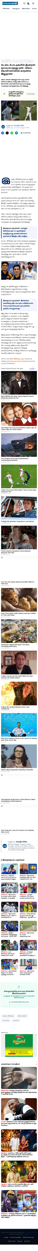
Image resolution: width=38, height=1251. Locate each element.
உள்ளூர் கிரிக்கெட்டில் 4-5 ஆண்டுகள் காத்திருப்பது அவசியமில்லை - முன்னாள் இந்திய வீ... (28, 955)
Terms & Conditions (15, 1237)
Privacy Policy (11, 1241)
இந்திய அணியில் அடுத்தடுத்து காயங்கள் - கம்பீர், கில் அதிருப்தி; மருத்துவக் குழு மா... (9, 936)
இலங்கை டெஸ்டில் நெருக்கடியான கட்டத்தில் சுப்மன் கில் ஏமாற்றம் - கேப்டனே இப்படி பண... (27, 937)
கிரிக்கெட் (6, 9)
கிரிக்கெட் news (18, 359)
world (3, 363)
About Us (20, 1241)
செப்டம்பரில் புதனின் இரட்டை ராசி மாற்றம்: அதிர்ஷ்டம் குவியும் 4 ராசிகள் (17, 1185)
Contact (6, 1237)
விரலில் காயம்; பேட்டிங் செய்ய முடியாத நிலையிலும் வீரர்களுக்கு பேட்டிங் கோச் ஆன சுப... (8, 879)
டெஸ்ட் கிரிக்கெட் (8, 1016)
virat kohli (16, 1020)
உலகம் (34, 9)
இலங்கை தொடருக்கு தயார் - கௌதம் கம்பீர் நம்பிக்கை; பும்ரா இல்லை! (27, 974)
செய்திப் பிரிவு (19, 126)
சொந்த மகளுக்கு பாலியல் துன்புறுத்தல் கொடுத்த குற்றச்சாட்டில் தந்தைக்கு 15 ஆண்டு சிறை (19, 1092)
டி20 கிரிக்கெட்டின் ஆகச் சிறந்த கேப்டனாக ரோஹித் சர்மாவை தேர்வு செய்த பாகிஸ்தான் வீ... (8, 956)
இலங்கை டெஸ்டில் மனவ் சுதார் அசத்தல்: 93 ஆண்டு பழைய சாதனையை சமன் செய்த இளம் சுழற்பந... (8, 899)
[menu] (33, 3)
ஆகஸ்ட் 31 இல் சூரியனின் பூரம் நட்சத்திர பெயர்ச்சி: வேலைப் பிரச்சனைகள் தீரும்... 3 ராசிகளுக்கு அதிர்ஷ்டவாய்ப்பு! (17, 1155)
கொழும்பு (16, 9)
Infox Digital (26, 1234)
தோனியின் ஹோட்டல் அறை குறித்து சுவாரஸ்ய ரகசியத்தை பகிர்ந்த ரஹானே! (9, 974)
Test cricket (6, 1020)
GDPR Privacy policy (28, 1237)
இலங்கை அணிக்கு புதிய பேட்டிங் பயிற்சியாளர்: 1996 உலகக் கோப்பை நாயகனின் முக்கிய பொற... (28, 880)
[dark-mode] (28, 3)
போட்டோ (27, 1241)
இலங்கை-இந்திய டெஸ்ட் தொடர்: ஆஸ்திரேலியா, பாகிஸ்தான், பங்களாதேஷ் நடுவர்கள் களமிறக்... (9, 918)
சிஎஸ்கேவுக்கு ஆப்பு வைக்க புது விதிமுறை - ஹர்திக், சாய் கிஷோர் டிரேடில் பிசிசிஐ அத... (28, 917)
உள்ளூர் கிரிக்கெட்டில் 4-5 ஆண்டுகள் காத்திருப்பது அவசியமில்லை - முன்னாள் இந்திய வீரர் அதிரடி (18, 1215)
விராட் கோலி (22, 1016)
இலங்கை (26, 9)
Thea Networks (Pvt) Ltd (30, 1232)
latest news (13, 361)
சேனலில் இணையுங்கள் (20, 1002)
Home (2, 60)
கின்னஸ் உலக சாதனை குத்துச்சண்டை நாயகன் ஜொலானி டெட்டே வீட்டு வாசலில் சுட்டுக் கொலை (18, 1123)
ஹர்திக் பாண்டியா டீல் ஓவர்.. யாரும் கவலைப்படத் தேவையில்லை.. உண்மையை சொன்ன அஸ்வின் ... (27, 899)
